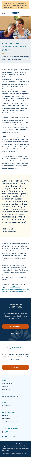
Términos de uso (21, 454)
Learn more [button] (15, 333)
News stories (6, 390)
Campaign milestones (9, 393)
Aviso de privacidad (8, 454)
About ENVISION (7, 383)
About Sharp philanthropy (10, 422)
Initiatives (5, 386)
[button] (3, 13)
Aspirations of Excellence (10, 396)
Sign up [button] (15, 367)
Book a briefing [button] (15, 326)
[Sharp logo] (15, 13)
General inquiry (6, 406)
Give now (5, 415)
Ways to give (6, 418)
